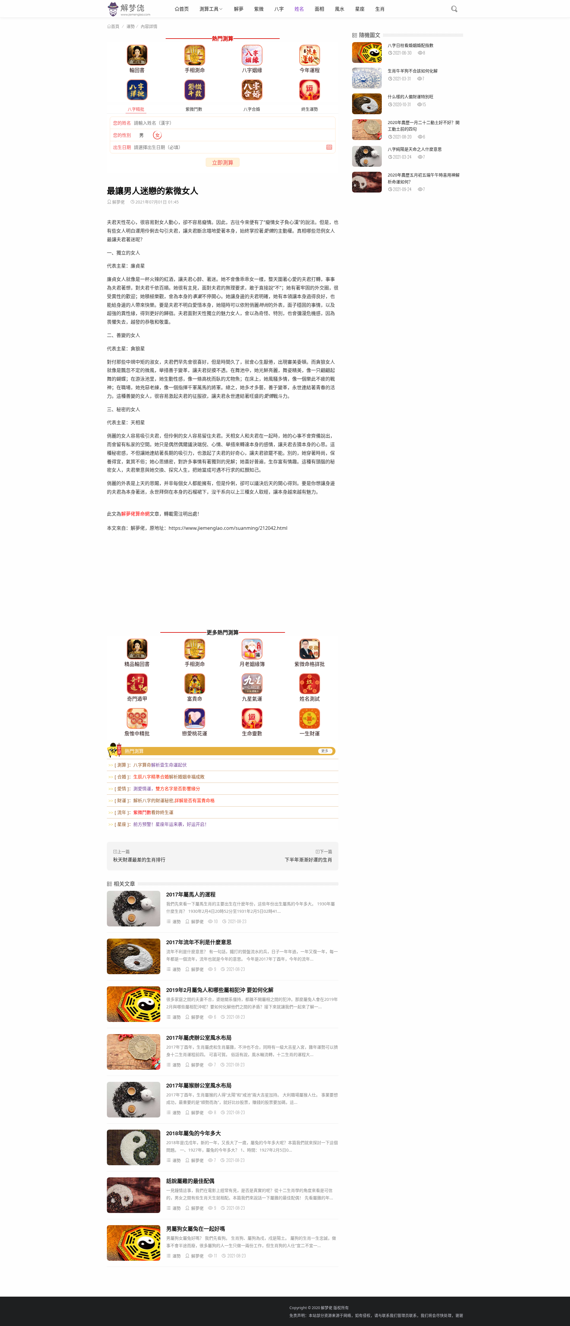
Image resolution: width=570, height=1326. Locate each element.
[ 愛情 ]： (154, 788)
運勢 (130, 26)
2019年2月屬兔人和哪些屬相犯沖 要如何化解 (219, 990)
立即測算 (222, 162)
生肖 (380, 9)
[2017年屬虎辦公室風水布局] (133, 1053)
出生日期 (122, 147)
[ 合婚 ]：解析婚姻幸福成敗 (156, 777)
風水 (339, 9)
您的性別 (122, 135)
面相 (319, 9)
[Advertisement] (222, 585)
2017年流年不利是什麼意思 (199, 942)
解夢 (238, 9)
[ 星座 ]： (158, 824)
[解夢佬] (129, 16)
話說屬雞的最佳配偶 (190, 1181)
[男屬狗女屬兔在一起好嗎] (133, 1244)
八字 (279, 9)
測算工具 (209, 9)
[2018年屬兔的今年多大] (133, 1148)
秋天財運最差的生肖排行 (139, 859)
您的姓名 (122, 123)
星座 (360, 9)
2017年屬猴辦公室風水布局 (199, 1085)
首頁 (115, 26)
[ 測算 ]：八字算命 (147, 765)
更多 (324, 750)
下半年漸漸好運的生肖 (308, 859)
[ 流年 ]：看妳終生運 (140, 812)
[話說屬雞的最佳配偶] (133, 1196)
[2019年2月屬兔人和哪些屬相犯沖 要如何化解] (133, 1005)
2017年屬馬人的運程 (191, 894)
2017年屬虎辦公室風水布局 (199, 1038)
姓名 (299, 9)
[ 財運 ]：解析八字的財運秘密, (161, 800)
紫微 (259, 9)
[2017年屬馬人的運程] (133, 909)
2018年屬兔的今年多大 (193, 1133)
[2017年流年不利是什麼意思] (133, 957)
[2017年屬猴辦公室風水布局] (133, 1101)
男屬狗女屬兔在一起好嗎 (195, 1229)
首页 (184, 9)
